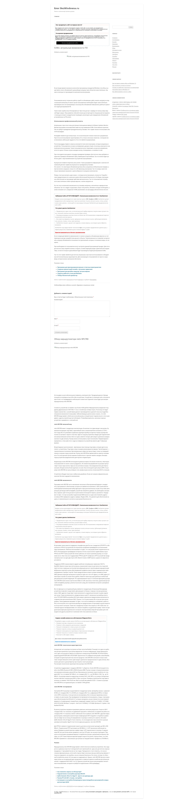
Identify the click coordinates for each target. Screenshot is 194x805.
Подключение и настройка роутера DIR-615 (71, 774)
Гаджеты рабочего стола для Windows (69, 273)
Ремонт (114, 60)
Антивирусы (115, 40)
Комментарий (58, 299)
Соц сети (114, 64)
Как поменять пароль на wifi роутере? (69, 772)
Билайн (114, 42)
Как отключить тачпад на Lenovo (121, 85)
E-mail (56, 325)
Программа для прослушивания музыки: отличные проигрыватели (79, 267)
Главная (56, 16)
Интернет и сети (116, 50)
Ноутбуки (115, 54)
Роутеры (92, 786)
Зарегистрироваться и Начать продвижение (70, 232)
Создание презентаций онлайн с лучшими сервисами (74, 269)
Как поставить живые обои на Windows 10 (124, 83)
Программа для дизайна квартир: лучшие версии (73, 271)
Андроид (114, 37)
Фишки (114, 67)
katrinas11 (81, 279)
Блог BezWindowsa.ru (66, 8)
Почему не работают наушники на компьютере (125, 87)
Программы (93, 279)
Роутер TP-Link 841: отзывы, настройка (69, 778)
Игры (113, 48)
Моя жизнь (115, 52)
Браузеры (115, 44)
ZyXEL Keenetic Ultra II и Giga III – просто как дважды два (75, 776)
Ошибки (114, 56)
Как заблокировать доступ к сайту (121, 91)
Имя (56, 319)
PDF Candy (124, 114)
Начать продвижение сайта (70, 43)
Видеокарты (115, 46)
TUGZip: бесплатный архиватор (67, 275)
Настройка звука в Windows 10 (120, 89)
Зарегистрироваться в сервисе (65, 641)
